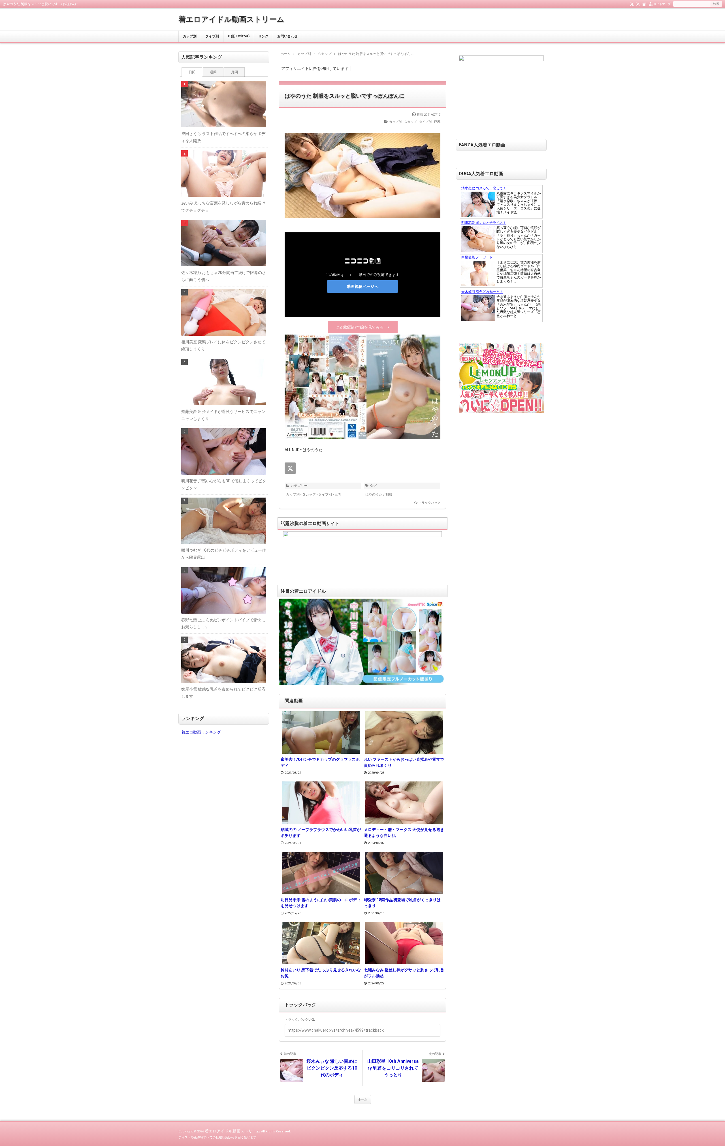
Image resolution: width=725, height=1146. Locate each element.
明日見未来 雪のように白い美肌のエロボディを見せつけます (321, 902)
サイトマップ (662, 4)
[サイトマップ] (650, 4)
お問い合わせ (287, 36)
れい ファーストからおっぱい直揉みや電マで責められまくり (404, 762)
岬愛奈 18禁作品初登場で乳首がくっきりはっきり (402, 902)
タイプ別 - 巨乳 (429, 122)
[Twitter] (632, 4)
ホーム (362, 1099)
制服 (388, 494)
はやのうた (373, 494)
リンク (263, 36)
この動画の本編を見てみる (360, 327)
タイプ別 (212, 36)
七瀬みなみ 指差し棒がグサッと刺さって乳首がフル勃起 (404, 973)
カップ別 (190, 36)
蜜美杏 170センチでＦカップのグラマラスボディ (320, 762)
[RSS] (637, 4)
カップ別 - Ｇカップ (403, 122)
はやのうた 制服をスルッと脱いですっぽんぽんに (344, 96)
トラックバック (429, 503)
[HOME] (644, 4)
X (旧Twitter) (239, 36)
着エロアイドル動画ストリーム (231, 19)
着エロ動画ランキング (201, 732)
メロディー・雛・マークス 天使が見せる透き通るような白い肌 (404, 832)
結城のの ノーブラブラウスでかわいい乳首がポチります (321, 832)
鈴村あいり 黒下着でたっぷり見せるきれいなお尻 (321, 973)
